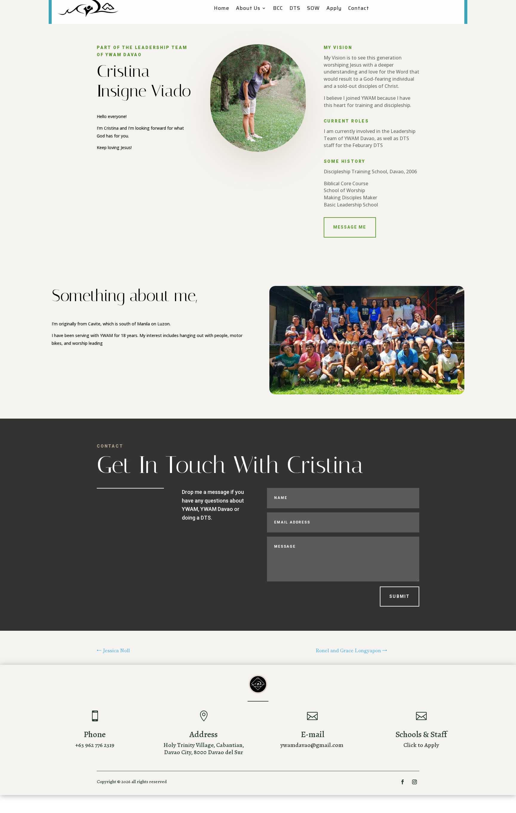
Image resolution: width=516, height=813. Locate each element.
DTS (294, 9)
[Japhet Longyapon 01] (366, 393)
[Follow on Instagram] (414, 782)
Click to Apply (421, 745)
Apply (334, 9)
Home (221, 9)
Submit (399, 596)
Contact (358, 9)
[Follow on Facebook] (402, 782)
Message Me (349, 227)
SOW (313, 9)
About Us (248, 9)
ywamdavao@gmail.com (311, 745)
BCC (278, 9)
